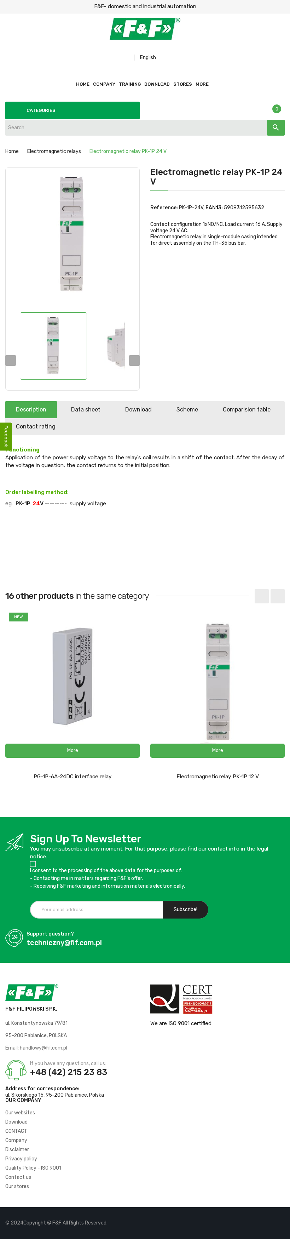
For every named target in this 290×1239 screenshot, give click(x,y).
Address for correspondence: (42, 1089)
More (202, 84)
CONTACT (16, 1131)
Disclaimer (17, 1150)
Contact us (18, 1177)
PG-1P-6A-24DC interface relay (73, 776)
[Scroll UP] (281, 1230)
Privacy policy (21, 1159)
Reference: (164, 208)
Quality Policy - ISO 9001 (33, 1168)
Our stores (17, 1186)
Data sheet (85, 409)
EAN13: (214, 208)
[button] (72, 751)
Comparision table (247, 409)
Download (138, 409)
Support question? (50, 934)
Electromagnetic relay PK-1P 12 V (217, 776)
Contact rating (36, 426)
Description (31, 409)
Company (16, 1140)
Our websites (20, 1113)
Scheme (187, 409)
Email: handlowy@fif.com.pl (36, 1048)
